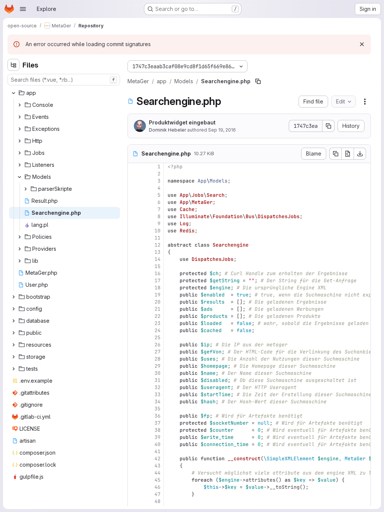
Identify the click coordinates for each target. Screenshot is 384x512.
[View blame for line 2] (134, 173)
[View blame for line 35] (134, 408)
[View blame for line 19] (134, 294)
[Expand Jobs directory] (19, 152)
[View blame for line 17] (134, 280)
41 (157, 451)
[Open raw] (348, 154)
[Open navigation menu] (23, 9)
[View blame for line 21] (134, 309)
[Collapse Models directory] (19, 176)
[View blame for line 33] (134, 394)
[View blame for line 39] (134, 437)
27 (157, 352)
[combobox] (64, 79)
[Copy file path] (258, 81)
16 (157, 273)
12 (157, 245)
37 (157, 423)
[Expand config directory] (13, 308)
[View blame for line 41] (134, 451)
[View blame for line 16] (134, 273)
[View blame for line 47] (134, 494)
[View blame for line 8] (134, 216)
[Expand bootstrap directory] (13, 296)
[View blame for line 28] (134, 358)
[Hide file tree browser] (14, 65)
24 (157, 330)
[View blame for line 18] (134, 287)
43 (157, 466)
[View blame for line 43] (134, 465)
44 (157, 473)
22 (157, 316)
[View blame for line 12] (134, 245)
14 (157, 259)
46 (157, 487)
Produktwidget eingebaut (182, 122)
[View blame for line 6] (134, 202)
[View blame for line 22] (134, 316)
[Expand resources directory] (13, 344)
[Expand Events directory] (19, 116)
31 (157, 380)
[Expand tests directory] (13, 368)
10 (157, 231)
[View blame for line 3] (134, 180)
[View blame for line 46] (134, 487)
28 (157, 359)
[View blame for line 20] (134, 301)
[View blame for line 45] (134, 480)
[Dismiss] (361, 44)
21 (157, 309)
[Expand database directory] (13, 320)
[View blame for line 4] (134, 188)
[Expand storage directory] (13, 356)
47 (157, 494)
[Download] (360, 154)
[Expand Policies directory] (19, 236)
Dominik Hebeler (167, 130)
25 (157, 337)
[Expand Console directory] (19, 104)
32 (157, 387)
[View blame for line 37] (134, 423)
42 (157, 458)
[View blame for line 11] (134, 237)
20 (157, 302)
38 (157, 430)
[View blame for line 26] (134, 344)
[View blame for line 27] (134, 351)
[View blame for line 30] (134, 373)
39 (157, 437)
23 (157, 323)
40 (157, 444)
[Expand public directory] (13, 332)
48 (157, 501)
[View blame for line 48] (134, 501)
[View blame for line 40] (134, 444)
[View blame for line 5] (134, 195)
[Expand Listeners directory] (19, 164)
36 (157, 416)
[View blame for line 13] (134, 252)
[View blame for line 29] (134, 366)
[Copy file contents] (335, 154)
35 (157, 409)
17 (157, 280)
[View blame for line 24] (134, 330)
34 (157, 401)
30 (157, 373)
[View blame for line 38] (134, 430)
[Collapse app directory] (13, 92)
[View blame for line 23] (134, 323)
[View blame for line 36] (134, 415)
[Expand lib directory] (19, 260)
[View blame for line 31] (134, 380)
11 (157, 238)
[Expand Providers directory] (19, 248)
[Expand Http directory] (19, 140)
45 (157, 480)
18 (157, 287)
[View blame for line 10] (134, 230)
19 (157, 295)
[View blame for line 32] (134, 387)
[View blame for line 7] (134, 209)
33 (157, 394)
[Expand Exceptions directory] (19, 128)
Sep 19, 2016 (222, 130)
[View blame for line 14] (134, 259)
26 (157, 344)
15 (157, 266)
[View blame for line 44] (134, 472)
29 (157, 366)
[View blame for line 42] (134, 458)
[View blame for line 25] (134, 337)
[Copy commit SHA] (328, 126)
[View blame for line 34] (134, 401)
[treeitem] (64, 93)
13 (157, 252)
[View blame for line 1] (134, 166)
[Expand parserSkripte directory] (25, 188)
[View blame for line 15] (134, 266)
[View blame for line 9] (134, 223)
